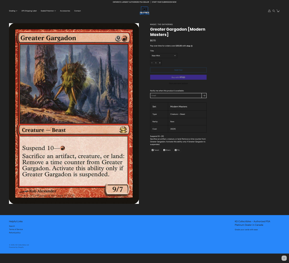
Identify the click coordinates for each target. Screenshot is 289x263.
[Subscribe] (204, 95)
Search (12, 226)
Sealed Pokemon (47, 11)
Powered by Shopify (16, 247)
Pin (178, 150)
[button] (274, 11)
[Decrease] (152, 62)
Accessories (65, 11)
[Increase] (160, 62)
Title (152, 51)
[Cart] (278, 11)
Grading (12, 11)
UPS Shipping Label (29, 11)
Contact (77, 11)
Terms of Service (16, 229)
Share (168, 150)
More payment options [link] (178, 83)
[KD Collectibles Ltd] (144, 10)
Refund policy (15, 232)
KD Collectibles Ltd (22, 245)
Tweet (156, 150)
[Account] (269, 11)
